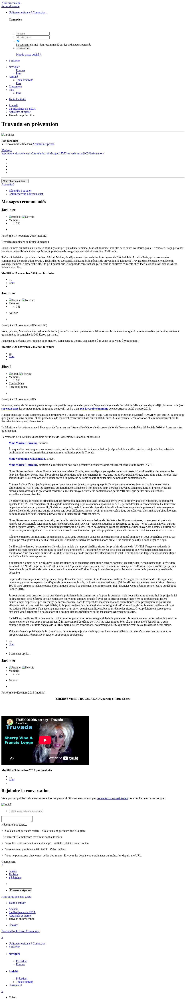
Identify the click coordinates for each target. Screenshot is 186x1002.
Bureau (13, 871)
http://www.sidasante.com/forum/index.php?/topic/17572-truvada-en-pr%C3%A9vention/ (52, 153)
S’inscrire (14, 60)
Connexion (23, 48)
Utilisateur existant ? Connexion (28, 12)
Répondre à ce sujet (20, 190)
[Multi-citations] (10, 280)
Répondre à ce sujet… (14, 824)
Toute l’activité (24, 79)
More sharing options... (15, 181)
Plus (18, 73)
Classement (15, 86)
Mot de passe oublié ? (28, 54)
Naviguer (14, 66)
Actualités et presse (43, 144)
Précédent (21, 961)
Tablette (13, 874)
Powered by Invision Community (20, 931)
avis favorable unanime (94, 408)
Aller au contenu (11, 3)
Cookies (13, 925)
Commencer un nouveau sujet (26, 193)
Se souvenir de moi (27, 44)
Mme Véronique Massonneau (27, 458)
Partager (6, 150)
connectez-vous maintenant (112, 798)
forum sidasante (10, 6)
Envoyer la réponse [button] (20, 890)
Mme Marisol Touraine (23, 443)
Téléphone (15, 877)
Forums (20, 70)
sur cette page (9, 408)
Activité (13, 76)
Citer (11, 282)
